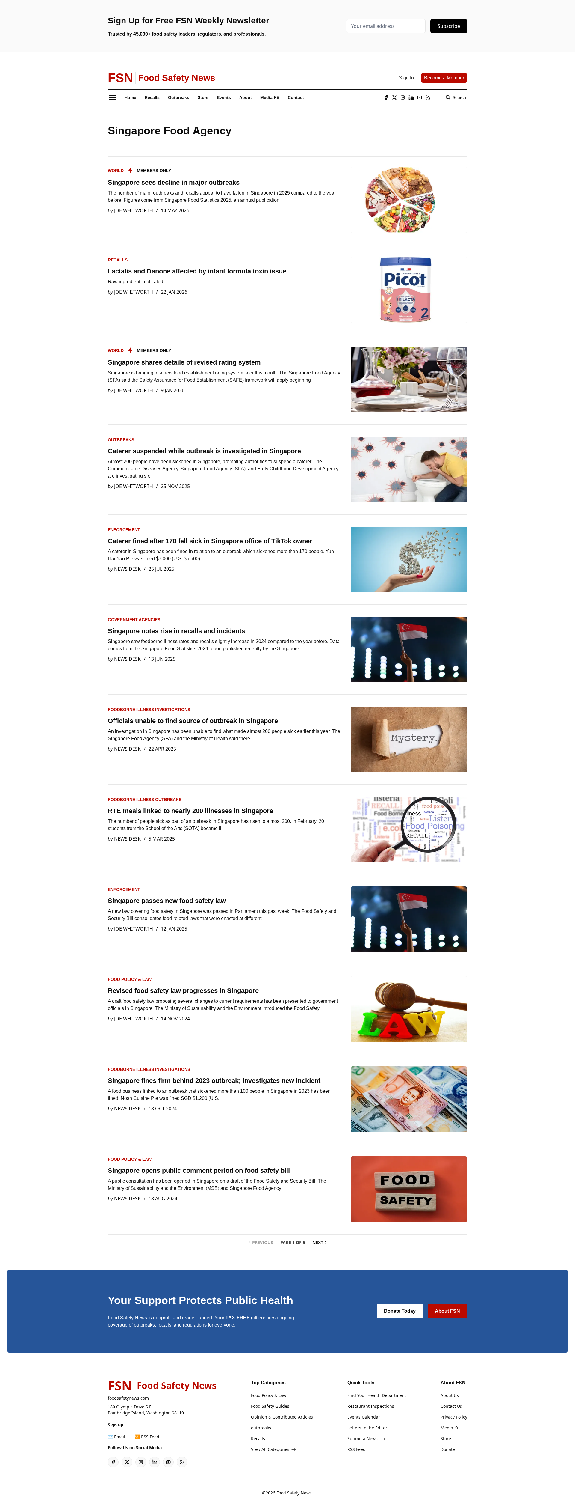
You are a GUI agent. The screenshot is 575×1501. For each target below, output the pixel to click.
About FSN (447, 1311)
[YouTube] (419, 97)
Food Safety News (294, 1493)
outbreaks (121, 439)
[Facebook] (386, 97)
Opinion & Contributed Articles (282, 1417)
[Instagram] (402, 97)
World (116, 170)
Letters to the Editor (367, 1428)
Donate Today (400, 1311)
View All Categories (270, 1449)
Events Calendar (363, 1417)
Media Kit (450, 1428)
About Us (450, 1395)
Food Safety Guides (270, 1406)
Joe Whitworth (133, 210)
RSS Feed (356, 1449)
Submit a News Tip (366, 1438)
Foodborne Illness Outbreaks (144, 799)
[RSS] (428, 97)
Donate (448, 1449)
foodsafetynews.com (128, 1398)
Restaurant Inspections (370, 1406)
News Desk (127, 569)
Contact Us (451, 1406)
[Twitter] (394, 97)
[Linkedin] (411, 97)
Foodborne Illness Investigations (149, 709)
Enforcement (124, 529)
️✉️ (116, 1437)
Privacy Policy (454, 1417)
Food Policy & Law (130, 979)
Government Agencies (134, 619)
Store (446, 1438)
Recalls (118, 260)
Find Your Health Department (376, 1395)
